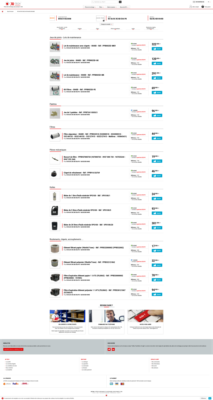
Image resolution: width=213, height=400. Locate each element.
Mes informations (156, 363)
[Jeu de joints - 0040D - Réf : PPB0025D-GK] (55, 61)
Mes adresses (155, 367)
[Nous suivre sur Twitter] (109, 349)
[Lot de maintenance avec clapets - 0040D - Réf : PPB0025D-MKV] (55, 47)
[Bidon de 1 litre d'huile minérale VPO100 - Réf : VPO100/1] (55, 196)
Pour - (90, 47)
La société (8, 361)
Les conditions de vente (11, 365)
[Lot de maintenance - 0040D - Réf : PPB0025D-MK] (55, 76)
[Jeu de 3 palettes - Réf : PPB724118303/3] (55, 113)
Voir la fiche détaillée (137, 50)
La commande (85, 365)
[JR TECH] (2, 11)
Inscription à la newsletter (13, 349)
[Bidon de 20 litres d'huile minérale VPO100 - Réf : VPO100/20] (55, 226)
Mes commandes (156, 361)
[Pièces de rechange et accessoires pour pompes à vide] (13, 4)
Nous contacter (9, 367)
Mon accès (154, 365)
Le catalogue (85, 361)
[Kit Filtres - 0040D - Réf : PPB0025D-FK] (55, 90)
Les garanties (85, 363)
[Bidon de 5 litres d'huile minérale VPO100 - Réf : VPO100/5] (55, 211)
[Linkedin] (113, 349)
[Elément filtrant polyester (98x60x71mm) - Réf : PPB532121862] (55, 263)
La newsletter (9, 369)
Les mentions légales (11, 363)
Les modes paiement (87, 369)
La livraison (84, 367)
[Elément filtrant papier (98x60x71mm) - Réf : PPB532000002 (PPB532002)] (55, 248)
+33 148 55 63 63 (200, 2)
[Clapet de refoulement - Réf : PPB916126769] (55, 173)
